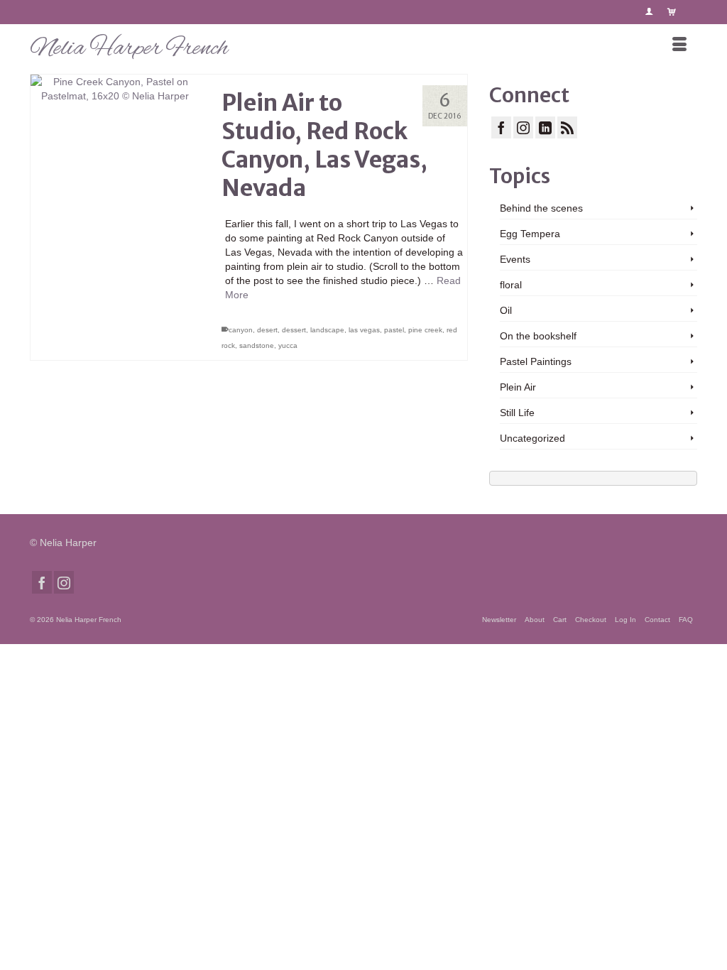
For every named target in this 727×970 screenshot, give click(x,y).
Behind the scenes (541, 208)
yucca (287, 345)
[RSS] (567, 127)
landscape (327, 330)
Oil (506, 310)
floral (511, 284)
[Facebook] (501, 127)
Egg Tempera (530, 233)
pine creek (425, 330)
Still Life (517, 412)
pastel (394, 330)
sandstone (256, 345)
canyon (241, 330)
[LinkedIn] (545, 127)
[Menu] (679, 45)
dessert (294, 330)
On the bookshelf (538, 336)
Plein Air (518, 387)
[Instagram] (523, 127)
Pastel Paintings (536, 361)
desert (267, 330)
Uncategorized (532, 438)
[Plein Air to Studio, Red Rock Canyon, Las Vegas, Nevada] (115, 159)
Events (515, 259)
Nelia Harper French (129, 49)
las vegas (364, 330)
